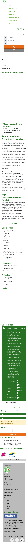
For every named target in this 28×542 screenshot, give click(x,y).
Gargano (17, 526)
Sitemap (6, 530)
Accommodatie (6, 57)
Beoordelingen (13, 20)
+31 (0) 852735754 (20, 28)
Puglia (11, 14)
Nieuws (11, 530)
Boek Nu (13, 434)
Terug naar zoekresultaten (11, 411)
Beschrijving (5, 59)
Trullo (21, 522)
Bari (8, 500)
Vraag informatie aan (13, 459)
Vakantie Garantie (14, 17)
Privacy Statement (17, 525)
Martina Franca (8, 528)
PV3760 (23, 328)
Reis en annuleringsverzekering (11, 522)
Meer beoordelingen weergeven (14, 407)
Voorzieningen (6, 62)
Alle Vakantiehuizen (12, 520)
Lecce (8, 506)
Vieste (5, 523)
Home (10, 5)
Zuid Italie (12, 526)
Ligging (4, 65)
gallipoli (10, 525)
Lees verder (14, 223)
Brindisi (8, 503)
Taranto (8, 508)
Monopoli (6, 526)
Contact (11, 23)
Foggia (8, 505)
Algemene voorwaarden (10, 531)
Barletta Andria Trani (12, 502)
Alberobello (17, 523)
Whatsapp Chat (21, 30)
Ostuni (9, 523)
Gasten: (3, 428)
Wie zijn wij (12, 11)
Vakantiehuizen (13, 8)
